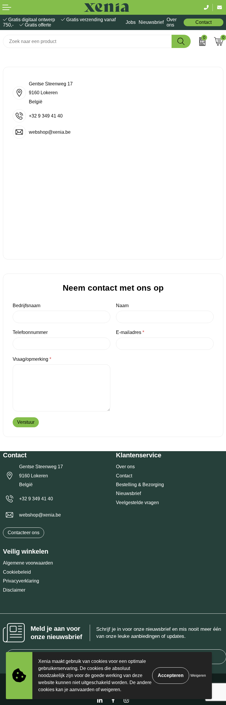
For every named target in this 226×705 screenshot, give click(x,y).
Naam (122, 305)
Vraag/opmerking (32, 359)
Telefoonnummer (30, 332)
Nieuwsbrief (151, 22)
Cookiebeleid (17, 572)
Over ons (172, 22)
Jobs (131, 22)
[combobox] (87, 41)
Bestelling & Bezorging (140, 484)
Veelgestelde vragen (137, 502)
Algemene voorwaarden (28, 562)
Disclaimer (14, 590)
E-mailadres (130, 332)
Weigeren (198, 675)
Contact (203, 22)
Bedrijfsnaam (26, 305)
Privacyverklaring (21, 580)
